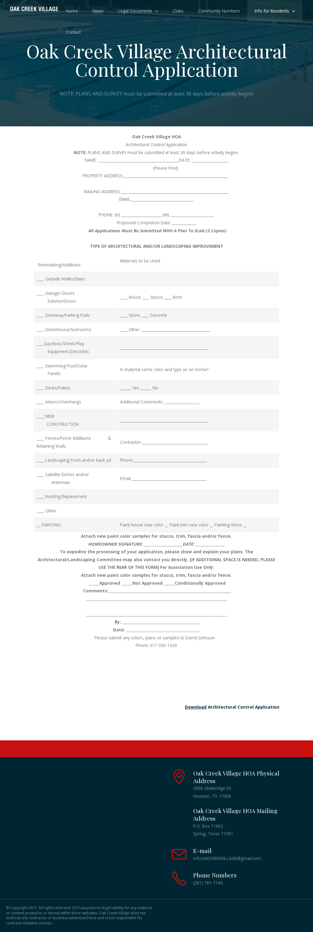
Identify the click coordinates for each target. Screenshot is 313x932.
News (98, 11)
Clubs (178, 11)
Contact (73, 32)
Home (72, 11)
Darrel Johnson (201, 638)
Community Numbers (219, 11)
